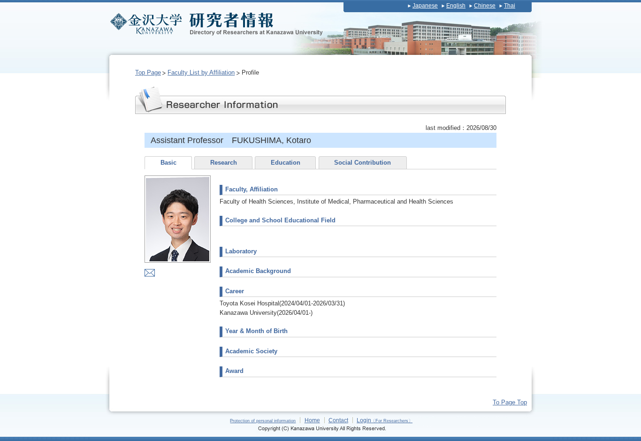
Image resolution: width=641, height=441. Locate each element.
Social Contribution (362, 162)
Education (285, 162)
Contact (338, 420)
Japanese (425, 5)
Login (384, 420)
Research (223, 162)
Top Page (148, 72)
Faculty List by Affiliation (201, 72)
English (455, 5)
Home (312, 420)
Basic (168, 162)
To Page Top (510, 402)
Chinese (485, 5)
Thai (509, 5)
